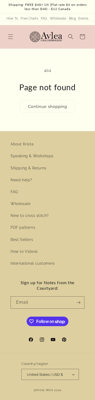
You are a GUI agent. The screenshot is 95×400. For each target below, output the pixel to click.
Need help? (21, 180)
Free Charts (29, 18)
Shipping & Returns (28, 168)
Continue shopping (47, 106)
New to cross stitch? (30, 215)
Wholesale (58, 18)
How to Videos (24, 251)
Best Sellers (22, 239)
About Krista (22, 144)
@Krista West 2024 (47, 390)
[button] (10, 36)
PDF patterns (23, 227)
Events (83, 18)
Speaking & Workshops (32, 156)
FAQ (44, 18)
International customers (33, 263)
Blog (72, 18)
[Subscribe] (78, 302)
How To (12, 18)
